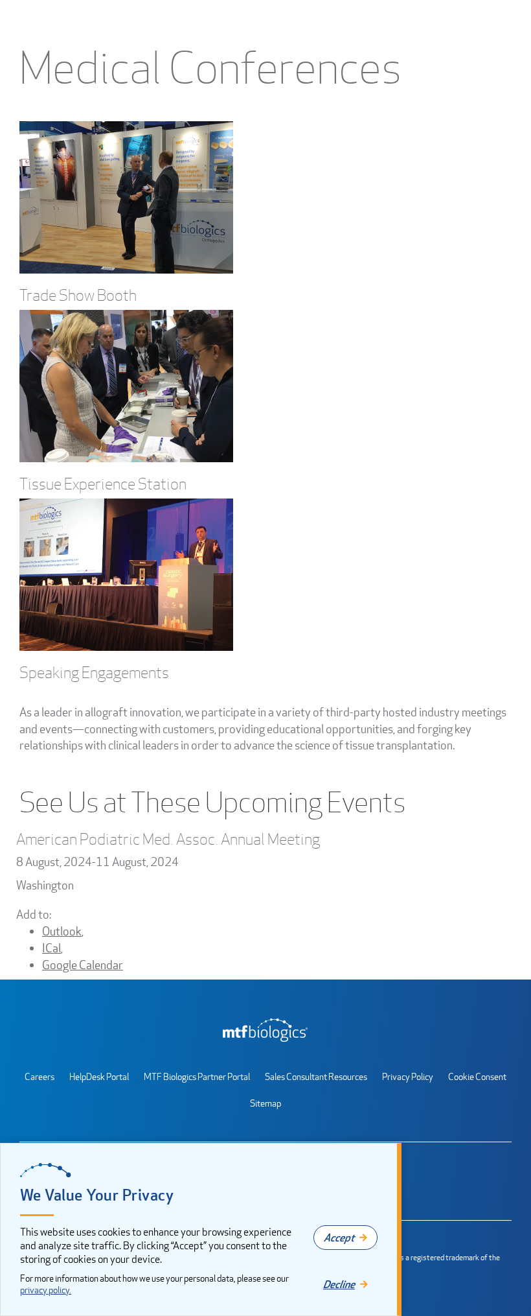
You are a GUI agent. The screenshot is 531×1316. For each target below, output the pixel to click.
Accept (339, 1237)
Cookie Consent (477, 1076)
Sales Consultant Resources (316, 1076)
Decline (339, 1284)
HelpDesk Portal (99, 1076)
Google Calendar (82, 964)
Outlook (62, 931)
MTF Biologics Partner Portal (197, 1076)
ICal (51, 948)
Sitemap (265, 1103)
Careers (39, 1076)
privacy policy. (45, 1290)
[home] (265, 1030)
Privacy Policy (407, 1076)
